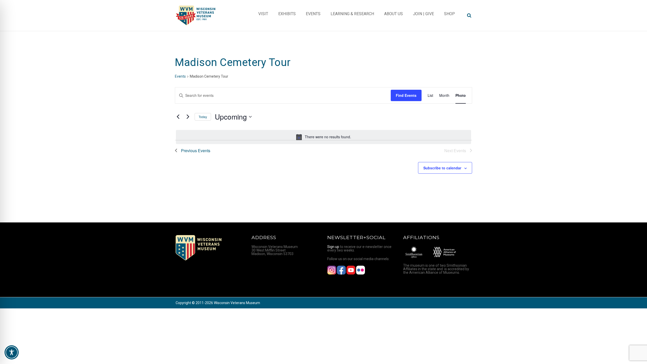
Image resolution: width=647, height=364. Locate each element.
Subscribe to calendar (442, 167)
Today (203, 117)
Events (180, 76)
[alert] (323, 137)
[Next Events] (188, 117)
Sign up (333, 247)
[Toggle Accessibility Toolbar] (11, 352)
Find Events (406, 95)
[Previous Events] (178, 117)
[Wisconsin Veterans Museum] (196, 15)
